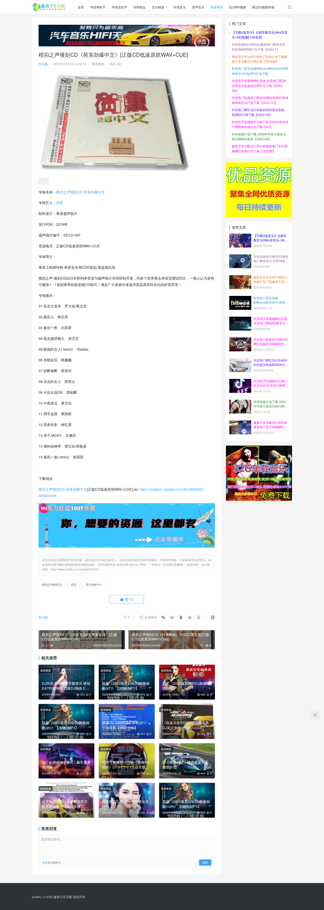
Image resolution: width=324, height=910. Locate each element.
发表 (205, 862)
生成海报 (150, 617)
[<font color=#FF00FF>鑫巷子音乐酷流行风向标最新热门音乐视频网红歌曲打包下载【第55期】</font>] (240, 423)
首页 (81, 7)
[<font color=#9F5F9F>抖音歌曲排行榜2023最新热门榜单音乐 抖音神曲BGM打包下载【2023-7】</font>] (240, 257)
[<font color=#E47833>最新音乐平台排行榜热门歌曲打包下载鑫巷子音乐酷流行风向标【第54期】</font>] (240, 277)
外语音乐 (179, 7)
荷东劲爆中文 (94, 192)
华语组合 (139, 7)
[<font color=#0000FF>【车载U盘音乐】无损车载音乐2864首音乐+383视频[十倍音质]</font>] (240, 236)
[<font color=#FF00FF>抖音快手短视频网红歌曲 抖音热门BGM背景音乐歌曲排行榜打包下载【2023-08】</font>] (240, 319)
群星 (59, 202)
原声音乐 (198, 7)
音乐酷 (43, 64)
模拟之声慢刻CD (69, 192)
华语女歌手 (119, 7)
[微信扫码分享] (163, 617)
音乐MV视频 (237, 7)
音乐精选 (158, 7)
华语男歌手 (98, 7)
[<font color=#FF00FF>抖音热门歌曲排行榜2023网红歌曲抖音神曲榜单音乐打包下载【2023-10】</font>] (240, 340)
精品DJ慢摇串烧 (263, 7)
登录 (44, 862)
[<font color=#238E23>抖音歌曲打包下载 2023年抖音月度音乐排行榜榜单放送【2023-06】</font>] (240, 402)
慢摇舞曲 (216, 7)
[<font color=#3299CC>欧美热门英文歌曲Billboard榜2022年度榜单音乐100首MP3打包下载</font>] (240, 298)
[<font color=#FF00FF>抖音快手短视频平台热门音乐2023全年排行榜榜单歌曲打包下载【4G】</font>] (240, 381)
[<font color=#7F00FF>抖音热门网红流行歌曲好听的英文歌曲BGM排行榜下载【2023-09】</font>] (240, 360)
